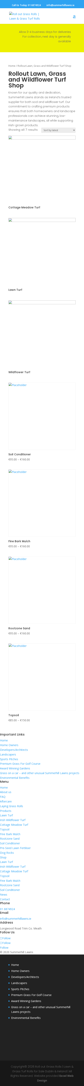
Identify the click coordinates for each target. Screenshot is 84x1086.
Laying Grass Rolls (11, 806)
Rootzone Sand (10, 838)
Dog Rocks (7, 853)
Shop (3, 857)
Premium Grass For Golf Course (20, 763)
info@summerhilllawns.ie (15, 918)
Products (5, 811)
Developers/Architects (14, 750)
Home (11, 66)
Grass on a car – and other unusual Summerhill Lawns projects (39, 773)
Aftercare (6, 801)
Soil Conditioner (10, 843)
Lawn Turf (6, 815)
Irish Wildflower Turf (12, 820)
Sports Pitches (9, 759)
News (3, 894)
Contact (5, 899)
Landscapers (8, 754)
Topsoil (4, 829)
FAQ (2, 797)
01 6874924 (34, 5)
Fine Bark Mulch (10, 834)
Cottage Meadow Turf (14, 825)
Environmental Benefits (14, 778)
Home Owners (9, 745)
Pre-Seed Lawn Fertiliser (15, 848)
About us (5, 792)
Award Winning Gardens (15, 768)
